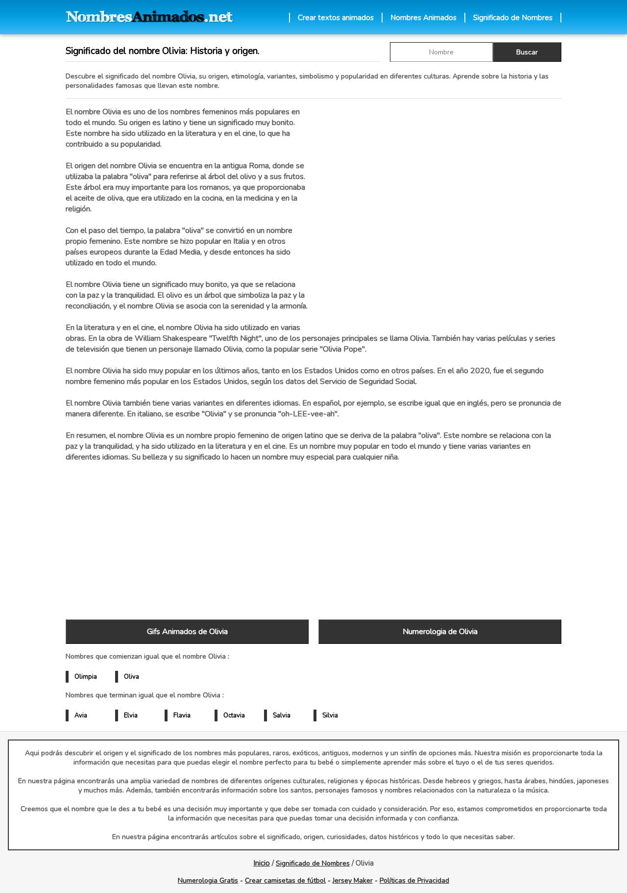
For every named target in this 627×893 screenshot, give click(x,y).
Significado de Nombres (513, 18)
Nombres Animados (423, 18)
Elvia (131, 715)
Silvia (330, 715)
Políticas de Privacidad (414, 880)
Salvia (281, 715)
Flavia (182, 715)
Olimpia (85, 676)
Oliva (131, 676)
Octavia (234, 715)
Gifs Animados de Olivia (187, 631)
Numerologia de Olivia (440, 631)
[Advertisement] (439, 210)
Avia (80, 715)
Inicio (261, 863)
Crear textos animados (336, 18)
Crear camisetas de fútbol (285, 880)
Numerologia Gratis (208, 880)
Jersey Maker (353, 880)
